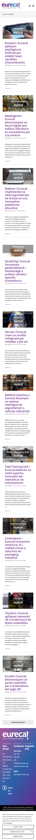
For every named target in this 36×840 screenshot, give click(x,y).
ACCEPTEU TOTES (18, 827)
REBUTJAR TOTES (18, 836)
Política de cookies (23, 809)
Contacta (27, 807)
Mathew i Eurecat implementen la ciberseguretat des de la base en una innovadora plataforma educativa (17, 198)
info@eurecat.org (21, 763)
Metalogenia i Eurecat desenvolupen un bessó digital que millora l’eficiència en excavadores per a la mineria (17, 125)
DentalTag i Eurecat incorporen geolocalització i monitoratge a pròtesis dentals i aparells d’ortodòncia (17, 271)
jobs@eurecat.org (21, 774)
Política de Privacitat (11, 809)
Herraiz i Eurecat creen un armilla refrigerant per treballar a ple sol (16, 337)
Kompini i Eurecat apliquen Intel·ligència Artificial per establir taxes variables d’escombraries (16, 53)
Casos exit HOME (22, 65)
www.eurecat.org (21, 766)
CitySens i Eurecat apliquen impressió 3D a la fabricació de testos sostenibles (18, 618)
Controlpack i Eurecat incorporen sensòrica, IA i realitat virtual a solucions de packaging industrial (17, 548)
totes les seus (9, 790)
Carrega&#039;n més (18, 722)
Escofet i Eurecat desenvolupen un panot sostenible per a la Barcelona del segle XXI (16, 682)
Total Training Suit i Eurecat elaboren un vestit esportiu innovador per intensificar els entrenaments (18, 474)
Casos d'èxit (15, 65)
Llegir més (9, 823)
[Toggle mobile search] (30, 6)
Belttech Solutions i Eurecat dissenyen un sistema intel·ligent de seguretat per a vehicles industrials (17, 403)
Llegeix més (7, 88)
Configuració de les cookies (17, 832)
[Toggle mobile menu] (33, 6)
